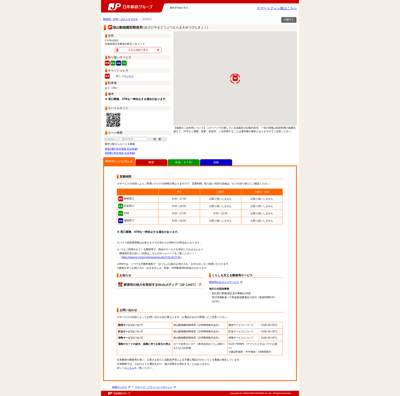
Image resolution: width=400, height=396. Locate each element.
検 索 (157, 139)
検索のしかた (119, 387)
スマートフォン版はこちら (277, 8)
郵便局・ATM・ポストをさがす (120, 19)
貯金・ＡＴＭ (183, 162)
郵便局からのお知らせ (119, 161)
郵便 (151, 162)
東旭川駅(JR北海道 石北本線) (121, 148)
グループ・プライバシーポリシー (153, 387)
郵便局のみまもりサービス (224, 282)
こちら (130, 76)
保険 (216, 162)
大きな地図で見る (138, 50)
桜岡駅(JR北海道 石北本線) (120, 153)
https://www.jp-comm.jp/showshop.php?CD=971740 (151, 257)
